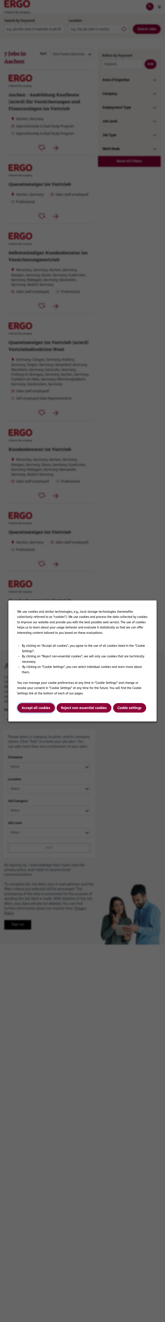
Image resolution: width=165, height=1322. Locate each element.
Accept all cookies (36, 708)
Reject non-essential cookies (84, 708)
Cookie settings (130, 708)
